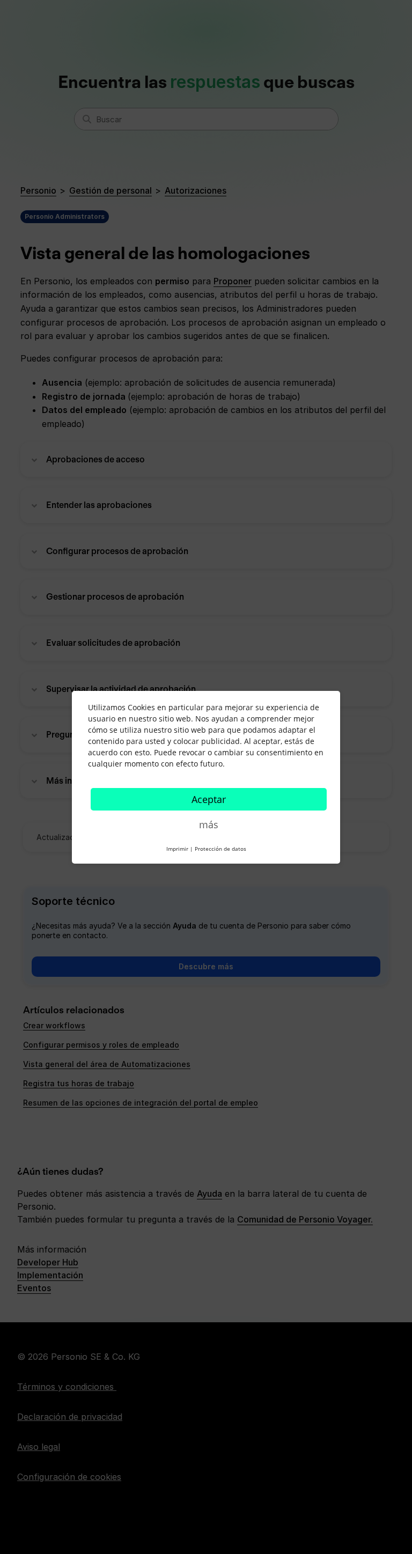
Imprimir (177, 848)
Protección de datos (220, 848)
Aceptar (209, 799)
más (208, 824)
